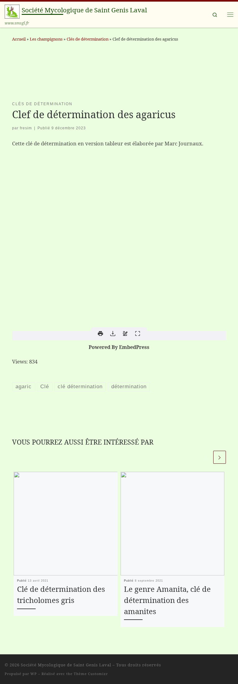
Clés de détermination (87, 39)
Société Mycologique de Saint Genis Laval (66, 665)
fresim (26, 128)
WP (33, 673)
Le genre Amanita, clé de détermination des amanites (167, 600)
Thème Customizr (91, 673)
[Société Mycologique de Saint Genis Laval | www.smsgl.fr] (12, 10)
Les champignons (46, 39)
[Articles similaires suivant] (219, 457)
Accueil (19, 39)
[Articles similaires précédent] (205, 457)
